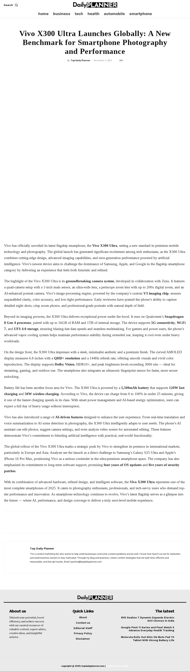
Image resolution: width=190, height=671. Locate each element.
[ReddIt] (112, 122)
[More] (121, 122)
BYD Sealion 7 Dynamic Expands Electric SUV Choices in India (147, 619)
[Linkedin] (103, 122)
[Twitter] (183, 5)
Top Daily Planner (80, 60)
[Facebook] (69, 122)
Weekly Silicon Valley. (117, 666)
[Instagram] (176, 5)
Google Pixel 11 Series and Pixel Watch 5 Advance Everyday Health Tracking (147, 629)
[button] (11, 5)
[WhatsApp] (95, 122)
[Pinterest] (86, 122)
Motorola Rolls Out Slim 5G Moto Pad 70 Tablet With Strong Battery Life (147, 639)
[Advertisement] (95, 91)
